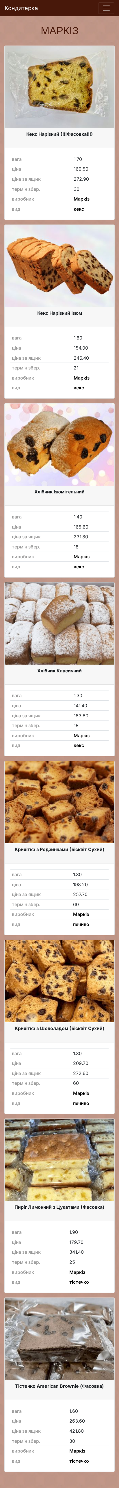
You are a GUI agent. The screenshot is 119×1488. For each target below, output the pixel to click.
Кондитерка (21, 8)
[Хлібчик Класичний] (59, 623)
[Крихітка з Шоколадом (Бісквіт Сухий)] (59, 981)
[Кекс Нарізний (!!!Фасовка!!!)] (59, 87)
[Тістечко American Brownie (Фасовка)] (59, 1339)
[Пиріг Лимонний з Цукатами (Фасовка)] (59, 1160)
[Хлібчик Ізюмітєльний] (59, 444)
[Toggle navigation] (106, 8)
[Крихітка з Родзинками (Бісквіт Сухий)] (59, 802)
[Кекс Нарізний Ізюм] (59, 266)
